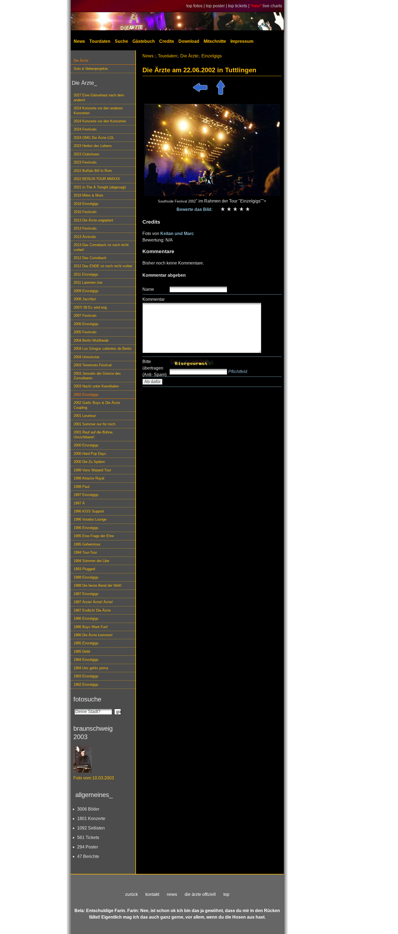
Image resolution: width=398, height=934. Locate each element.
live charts (272, 6)
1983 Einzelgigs (86, 676)
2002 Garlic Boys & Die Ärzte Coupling (97, 405)
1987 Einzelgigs (86, 594)
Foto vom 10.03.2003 (93, 778)
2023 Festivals (85, 162)
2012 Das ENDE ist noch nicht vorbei (103, 266)
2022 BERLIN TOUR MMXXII (97, 179)
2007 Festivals (85, 315)
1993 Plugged (84, 569)
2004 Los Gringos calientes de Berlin (102, 349)
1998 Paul (81, 487)
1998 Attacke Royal (89, 478)
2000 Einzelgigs (86, 445)
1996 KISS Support (89, 511)
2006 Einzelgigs (86, 324)
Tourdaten (99, 41)
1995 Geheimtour (87, 544)
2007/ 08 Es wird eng (90, 307)
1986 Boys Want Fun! (91, 627)
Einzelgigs (211, 56)
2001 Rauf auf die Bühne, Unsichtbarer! (93, 434)
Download (188, 41)
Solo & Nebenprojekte (91, 69)
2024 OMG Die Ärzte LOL (94, 138)
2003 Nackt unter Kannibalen (96, 386)
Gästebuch (143, 41)
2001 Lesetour (85, 416)
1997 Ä (79, 503)
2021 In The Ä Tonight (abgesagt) (100, 187)
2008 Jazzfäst (85, 299)
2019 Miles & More (88, 195)
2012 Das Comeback (90, 258)
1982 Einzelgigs (86, 684)
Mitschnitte (215, 41)
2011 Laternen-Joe (88, 282)
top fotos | (196, 6)
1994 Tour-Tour (85, 552)
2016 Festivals (85, 212)
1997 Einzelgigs (86, 495)
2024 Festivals (85, 129)
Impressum (241, 41)
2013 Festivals (85, 228)
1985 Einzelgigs (86, 643)
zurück (131, 894)
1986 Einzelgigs (86, 618)
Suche (121, 41)
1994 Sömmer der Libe (91, 561)
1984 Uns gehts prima (91, 668)
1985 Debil (82, 651)
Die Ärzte (81, 60)
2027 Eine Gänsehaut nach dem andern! (99, 97)
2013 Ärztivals (85, 237)
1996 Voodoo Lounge (90, 519)
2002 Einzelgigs (86, 395)
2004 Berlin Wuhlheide (91, 340)
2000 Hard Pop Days (90, 454)
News (79, 41)
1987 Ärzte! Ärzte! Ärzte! (93, 602)
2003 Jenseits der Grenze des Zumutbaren (97, 375)
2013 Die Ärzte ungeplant (93, 220)
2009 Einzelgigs (86, 291)
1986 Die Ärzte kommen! (93, 635)
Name (148, 289)
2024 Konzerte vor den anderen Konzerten (98, 110)
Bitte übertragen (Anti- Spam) (154, 368)
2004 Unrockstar (86, 357)
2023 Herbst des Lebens (93, 146)
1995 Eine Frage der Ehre (94, 536)
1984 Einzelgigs (86, 660)
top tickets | (239, 6)
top (226, 894)
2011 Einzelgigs (86, 274)
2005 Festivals (85, 332)
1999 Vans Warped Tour (92, 470)
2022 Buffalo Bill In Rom (93, 171)
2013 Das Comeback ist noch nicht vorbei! (101, 247)
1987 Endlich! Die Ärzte (92, 610)
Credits (166, 41)
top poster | (217, 6)
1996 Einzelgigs (86, 528)
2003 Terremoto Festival (93, 365)
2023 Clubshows (86, 154)
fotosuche (87, 699)
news (172, 894)
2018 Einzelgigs (86, 204)
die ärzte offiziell (200, 894)
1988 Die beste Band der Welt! (98, 585)
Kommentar (153, 299)
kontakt (152, 894)
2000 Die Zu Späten (89, 462)
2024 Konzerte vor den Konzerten (100, 121)
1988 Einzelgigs (86, 577)
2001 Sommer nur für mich (94, 424)
